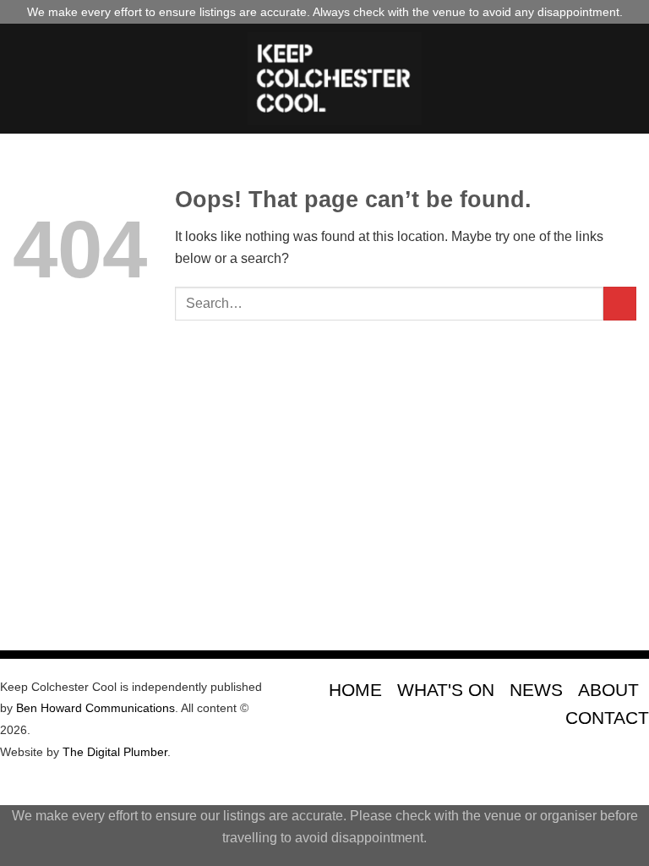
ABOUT (608, 689)
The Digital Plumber (115, 752)
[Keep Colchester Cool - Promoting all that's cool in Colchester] (335, 79)
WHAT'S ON (445, 689)
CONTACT (607, 717)
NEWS (536, 689)
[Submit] (619, 303)
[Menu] (23, 78)
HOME (355, 689)
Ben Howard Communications (95, 708)
